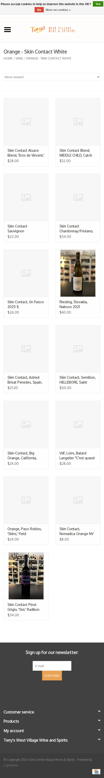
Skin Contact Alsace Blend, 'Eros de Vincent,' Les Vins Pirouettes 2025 (25, 153)
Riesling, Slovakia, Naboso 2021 (73, 304)
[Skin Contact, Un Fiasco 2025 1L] (26, 273)
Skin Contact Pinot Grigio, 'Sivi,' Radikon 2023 (23, 607)
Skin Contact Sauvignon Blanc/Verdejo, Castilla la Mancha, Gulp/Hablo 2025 (25, 229)
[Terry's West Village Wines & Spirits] (59, 29)
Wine (19, 58)
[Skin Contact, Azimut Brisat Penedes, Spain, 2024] (26, 348)
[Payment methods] (95, 771)
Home (8, 58)
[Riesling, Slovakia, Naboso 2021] (78, 273)
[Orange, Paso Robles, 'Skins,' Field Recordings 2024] (26, 500)
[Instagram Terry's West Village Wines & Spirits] (61, 690)
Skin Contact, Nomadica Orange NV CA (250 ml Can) (76, 531)
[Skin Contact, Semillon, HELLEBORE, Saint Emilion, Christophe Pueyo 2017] (78, 348)
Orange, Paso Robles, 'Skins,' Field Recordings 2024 (24, 531)
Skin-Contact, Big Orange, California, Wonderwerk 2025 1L (23, 455)
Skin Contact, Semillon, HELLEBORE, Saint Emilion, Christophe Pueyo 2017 (77, 380)
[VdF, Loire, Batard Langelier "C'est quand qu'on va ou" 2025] (78, 424)
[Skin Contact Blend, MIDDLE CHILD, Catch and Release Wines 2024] (78, 121)
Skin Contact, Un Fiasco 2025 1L (25, 304)
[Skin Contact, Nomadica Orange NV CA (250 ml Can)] (78, 500)
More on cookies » (58, 10)
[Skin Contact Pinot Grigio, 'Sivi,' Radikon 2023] (26, 575)
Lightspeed (11, 765)
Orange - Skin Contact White (48, 58)
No (39, 10)
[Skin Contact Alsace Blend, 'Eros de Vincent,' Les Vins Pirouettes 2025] (26, 121)
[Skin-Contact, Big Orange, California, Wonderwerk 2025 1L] (26, 424)
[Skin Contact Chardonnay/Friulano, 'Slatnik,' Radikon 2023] (78, 197)
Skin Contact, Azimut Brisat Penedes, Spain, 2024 (24, 380)
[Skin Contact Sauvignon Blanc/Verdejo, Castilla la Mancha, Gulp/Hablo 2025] (26, 197)
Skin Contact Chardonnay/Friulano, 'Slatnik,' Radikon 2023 (77, 229)
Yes (98, 4)
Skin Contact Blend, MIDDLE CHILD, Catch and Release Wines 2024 (75, 153)
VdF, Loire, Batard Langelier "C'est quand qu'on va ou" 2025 (77, 455)
